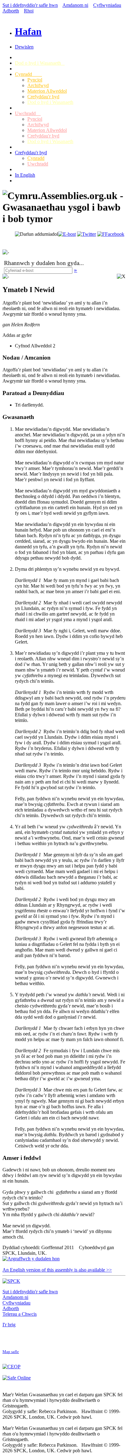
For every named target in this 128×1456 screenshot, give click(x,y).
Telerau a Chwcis (19, 1314)
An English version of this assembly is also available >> (57, 1269)
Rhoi (29, 10)
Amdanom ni (75, 5)
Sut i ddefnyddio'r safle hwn (30, 5)
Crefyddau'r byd (43, 96)
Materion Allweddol (47, 91)
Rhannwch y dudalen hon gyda (41, 263)
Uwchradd (28, 113)
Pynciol (34, 79)
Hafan (28, 31)
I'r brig (9, 1324)
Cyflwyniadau (107, 5)
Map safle (10, 1352)
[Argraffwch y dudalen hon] (31, 1258)
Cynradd (28, 74)
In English (25, 175)
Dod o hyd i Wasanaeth (40, 63)
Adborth (10, 10)
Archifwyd (38, 85)
